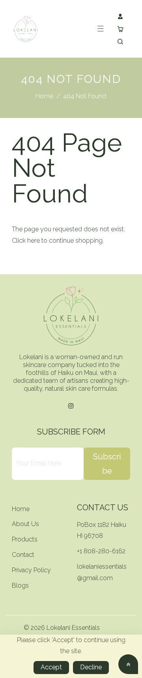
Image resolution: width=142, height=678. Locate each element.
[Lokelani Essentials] (25, 28)
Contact (23, 554)
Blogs (20, 585)
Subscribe (107, 464)
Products (24, 539)
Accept (51, 667)
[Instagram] (71, 406)
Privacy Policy (31, 570)
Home (44, 96)
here (33, 240)
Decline (91, 667)
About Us (25, 524)
